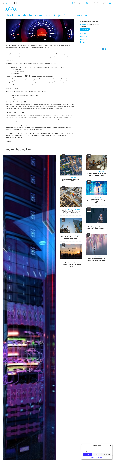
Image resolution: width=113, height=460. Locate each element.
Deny (97, 454)
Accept (87, 454)
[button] (110, 445)
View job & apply (84, 29)
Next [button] (105, 49)
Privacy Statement (99, 457)
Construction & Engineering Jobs (98, 3)
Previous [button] (103, 49)
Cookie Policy (93, 457)
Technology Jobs (78, 3)
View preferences (106, 454)
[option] (91, 33)
